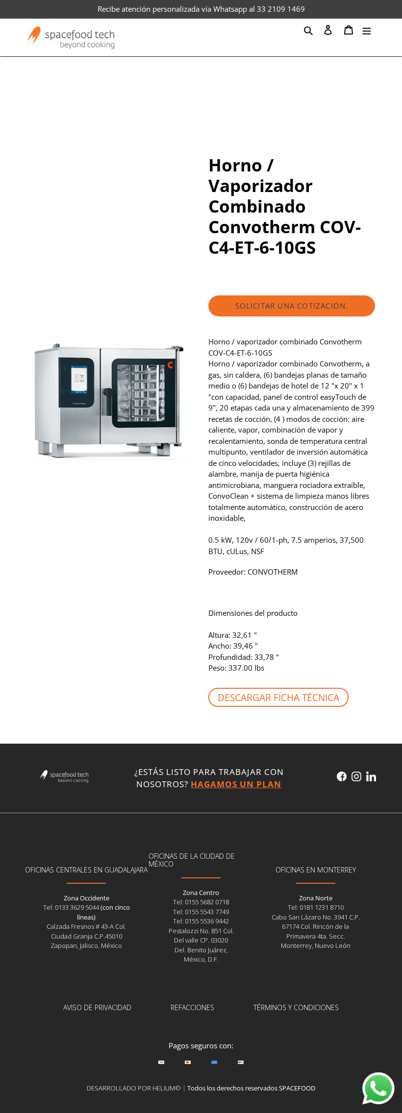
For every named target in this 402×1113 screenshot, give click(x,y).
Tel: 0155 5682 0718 (201, 901)
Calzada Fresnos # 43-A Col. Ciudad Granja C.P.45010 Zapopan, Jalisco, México (86, 936)
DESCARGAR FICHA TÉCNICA (278, 697)
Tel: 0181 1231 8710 (316, 907)
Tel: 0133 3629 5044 (71, 907)
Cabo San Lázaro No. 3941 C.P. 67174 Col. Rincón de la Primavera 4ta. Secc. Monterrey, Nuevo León (316, 931)
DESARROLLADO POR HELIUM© (134, 1088)
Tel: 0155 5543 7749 (201, 911)
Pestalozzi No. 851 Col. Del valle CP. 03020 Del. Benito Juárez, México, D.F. (201, 945)
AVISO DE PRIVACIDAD (97, 1007)
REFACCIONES (192, 1007)
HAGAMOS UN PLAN (236, 784)
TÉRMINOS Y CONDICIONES (296, 1007)
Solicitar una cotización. (292, 306)
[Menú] (367, 29)
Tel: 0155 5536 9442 (201, 921)
